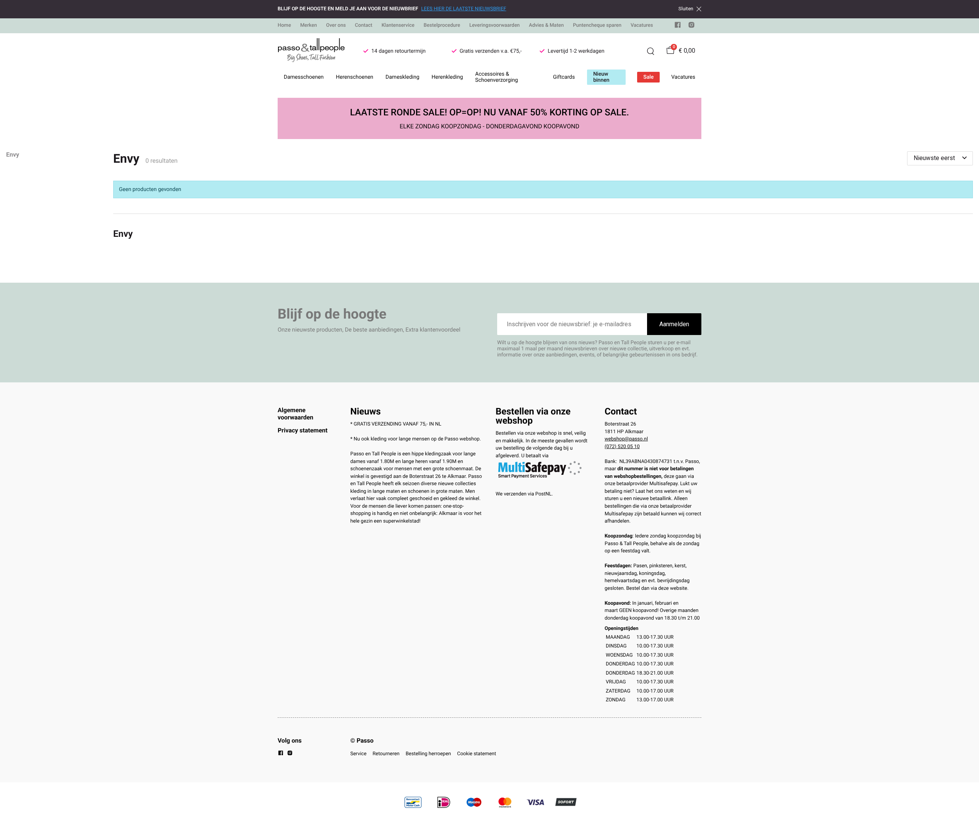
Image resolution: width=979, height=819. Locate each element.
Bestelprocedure (442, 25)
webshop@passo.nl (626, 439)
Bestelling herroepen (428, 754)
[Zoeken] (650, 51)
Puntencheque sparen (597, 25)
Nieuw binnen (601, 77)
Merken (308, 25)
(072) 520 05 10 (622, 447)
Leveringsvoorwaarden (494, 25)
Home (284, 25)
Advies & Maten (546, 25)
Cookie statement (476, 754)
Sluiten (685, 8)
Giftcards (564, 77)
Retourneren (385, 754)
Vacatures (642, 25)
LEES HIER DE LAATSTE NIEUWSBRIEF (463, 9)
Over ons (336, 25)
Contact (363, 25)
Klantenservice (398, 25)
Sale (648, 77)
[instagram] (691, 26)
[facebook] (677, 26)
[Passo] (311, 51)
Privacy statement (302, 430)
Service (358, 754)
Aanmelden (674, 324)
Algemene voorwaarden (295, 413)
